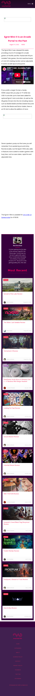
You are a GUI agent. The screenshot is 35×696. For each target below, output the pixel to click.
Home (18, 643)
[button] (30, 3)
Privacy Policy (17, 665)
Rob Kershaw (17, 245)
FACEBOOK (18, 670)
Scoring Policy (18, 657)
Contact (17, 661)
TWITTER (17, 674)
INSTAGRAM (18, 678)
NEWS (23, 44)
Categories (17, 648)
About (18, 652)
